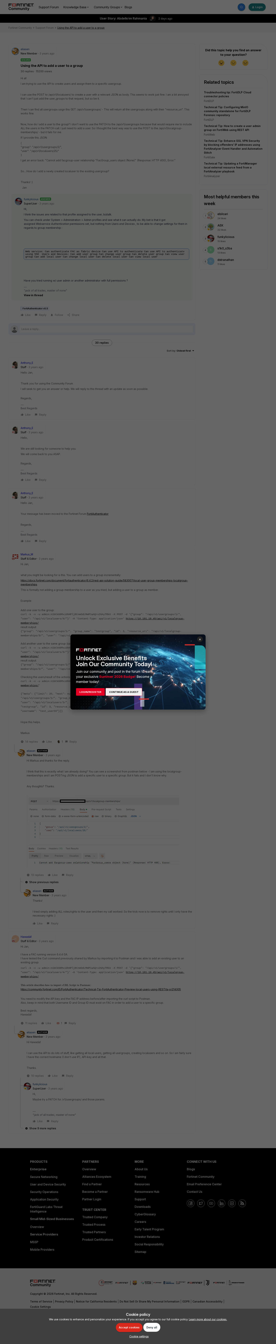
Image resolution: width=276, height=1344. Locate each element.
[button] (138, 1336)
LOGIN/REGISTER (90, 691)
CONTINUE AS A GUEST (124, 691)
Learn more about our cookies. (208, 1319)
